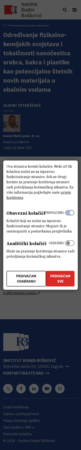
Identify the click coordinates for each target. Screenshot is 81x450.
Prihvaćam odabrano (26, 278)
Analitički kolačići (26, 243)
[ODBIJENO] (70, 248)
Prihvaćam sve (60, 278)
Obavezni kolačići (25, 213)
